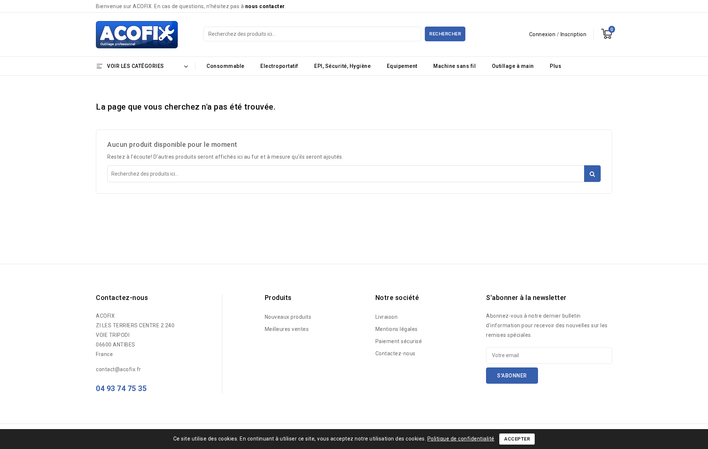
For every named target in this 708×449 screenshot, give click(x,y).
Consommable (225, 66)
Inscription (573, 34)
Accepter (517, 439)
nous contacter (265, 6)
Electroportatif (279, 66)
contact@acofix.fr (118, 369)
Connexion (543, 34)
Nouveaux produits (288, 317)
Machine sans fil (454, 66)
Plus (555, 66)
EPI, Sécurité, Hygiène (342, 66)
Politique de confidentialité (460, 439)
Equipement (402, 66)
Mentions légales (396, 329)
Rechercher (445, 34)
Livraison (386, 317)
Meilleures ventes (287, 329)
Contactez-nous (395, 353)
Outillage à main (513, 66)
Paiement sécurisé (398, 341)
